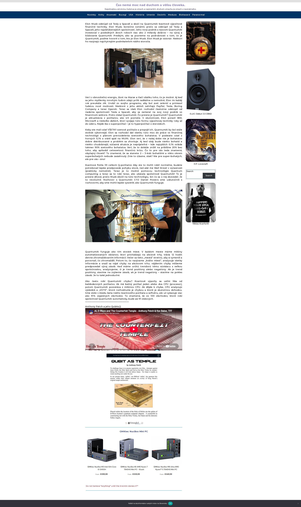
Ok (170, 503)
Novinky (91, 15)
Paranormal (198, 15)
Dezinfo (161, 15)
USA (131, 15)
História (140, 15)
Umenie (151, 15)
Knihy (101, 15)
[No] (298, 503)
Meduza (172, 15)
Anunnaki (111, 15)
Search (189, 171)
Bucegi (122, 15)
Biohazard (184, 15)
